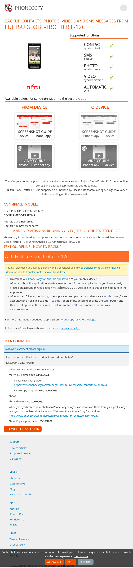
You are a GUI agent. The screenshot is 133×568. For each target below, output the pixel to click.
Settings (85, 562)
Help (12, 464)
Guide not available (34, 156)
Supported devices (21, 453)
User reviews (17, 483)
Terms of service (19, 539)
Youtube (27, 494)
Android (14, 508)
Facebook (15, 494)
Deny (70, 562)
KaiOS (13, 525)
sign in (41, 349)
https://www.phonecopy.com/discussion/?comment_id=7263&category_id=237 (53, 415)
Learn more (81, 556)
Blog (12, 489)
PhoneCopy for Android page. (78, 319)
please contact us (70, 328)
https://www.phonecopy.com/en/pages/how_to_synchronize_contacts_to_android (60, 385)
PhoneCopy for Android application (49, 279)
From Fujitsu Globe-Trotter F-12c (34, 126)
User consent (17, 544)
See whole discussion (22, 429)
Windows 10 (17, 519)
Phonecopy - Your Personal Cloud (23, 8)
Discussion (16, 458)
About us (15, 478)
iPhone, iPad (17, 514)
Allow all (54, 562)
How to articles (18, 448)
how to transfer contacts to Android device (42, 272)
